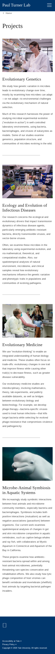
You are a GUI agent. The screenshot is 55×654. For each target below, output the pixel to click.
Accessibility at (12, 641)
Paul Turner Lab (16, 5)
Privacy (9, 644)
